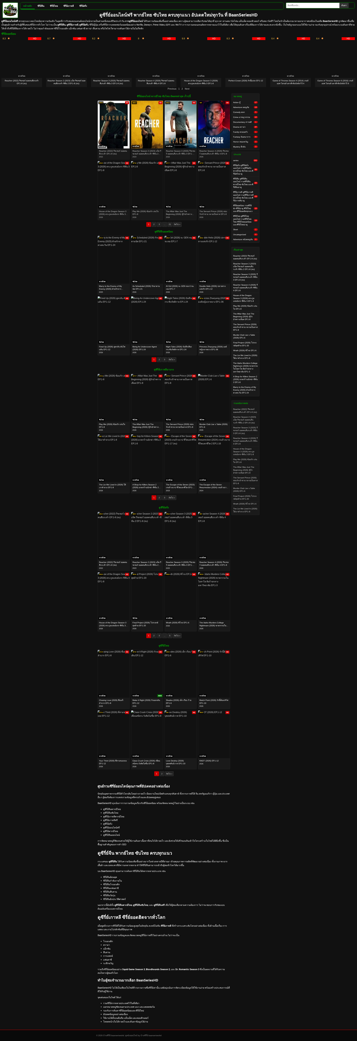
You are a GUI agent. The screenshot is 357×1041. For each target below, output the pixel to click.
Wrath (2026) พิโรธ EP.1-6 (244, 350)
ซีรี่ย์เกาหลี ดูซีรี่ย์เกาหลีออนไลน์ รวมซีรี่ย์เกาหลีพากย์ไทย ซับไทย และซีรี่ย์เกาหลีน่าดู (245, 196)
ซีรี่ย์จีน (41, 6)
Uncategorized (244, 234)
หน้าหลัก (27, 6)
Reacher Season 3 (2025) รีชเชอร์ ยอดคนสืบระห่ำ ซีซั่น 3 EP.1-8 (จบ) (245, 277)
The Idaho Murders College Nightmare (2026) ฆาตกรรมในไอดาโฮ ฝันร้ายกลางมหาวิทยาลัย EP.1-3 (245, 367)
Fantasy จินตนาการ (244, 137)
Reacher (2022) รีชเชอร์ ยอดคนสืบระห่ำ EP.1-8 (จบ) (245, 257)
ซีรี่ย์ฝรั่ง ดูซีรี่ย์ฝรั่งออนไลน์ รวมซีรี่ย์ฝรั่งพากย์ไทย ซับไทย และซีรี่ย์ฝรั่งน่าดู (245, 169)
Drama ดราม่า (245, 127)
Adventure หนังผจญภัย (244, 239)
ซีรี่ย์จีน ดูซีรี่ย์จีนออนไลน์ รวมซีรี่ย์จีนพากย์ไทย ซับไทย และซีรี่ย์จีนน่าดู (245, 183)
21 (170, 224)
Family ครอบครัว (244, 132)
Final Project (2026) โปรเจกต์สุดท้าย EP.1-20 (244, 344)
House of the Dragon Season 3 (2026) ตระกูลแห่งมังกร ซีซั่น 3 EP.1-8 (243, 298)
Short (244, 229)
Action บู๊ (245, 102)
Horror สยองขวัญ (244, 142)
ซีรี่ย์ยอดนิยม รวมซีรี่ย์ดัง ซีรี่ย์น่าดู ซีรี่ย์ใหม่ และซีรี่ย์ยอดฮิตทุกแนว (245, 208)
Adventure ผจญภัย (245, 107)
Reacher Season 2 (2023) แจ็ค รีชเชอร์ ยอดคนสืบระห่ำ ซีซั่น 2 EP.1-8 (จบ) (244, 267)
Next (187, 89)
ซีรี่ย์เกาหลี (68, 6)
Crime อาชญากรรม (245, 117)
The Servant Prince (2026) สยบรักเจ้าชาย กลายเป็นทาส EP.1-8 (245, 327)
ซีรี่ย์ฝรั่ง (83, 6)
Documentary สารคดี (244, 122)
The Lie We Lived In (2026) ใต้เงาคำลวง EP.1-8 (245, 356)
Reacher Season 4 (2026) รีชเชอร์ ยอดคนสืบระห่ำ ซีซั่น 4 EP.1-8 (245, 288)
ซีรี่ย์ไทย (54, 6)
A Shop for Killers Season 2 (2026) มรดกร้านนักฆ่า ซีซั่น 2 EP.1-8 (245, 379)
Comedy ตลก (244, 112)
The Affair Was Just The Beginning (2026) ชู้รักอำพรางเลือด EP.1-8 (243, 317)
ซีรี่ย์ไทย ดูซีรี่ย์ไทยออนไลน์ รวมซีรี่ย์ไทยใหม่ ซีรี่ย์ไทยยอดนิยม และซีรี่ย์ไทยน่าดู (245, 220)
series (245, 160)
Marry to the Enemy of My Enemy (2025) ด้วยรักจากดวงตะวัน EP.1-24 (244, 390)
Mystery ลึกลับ (244, 147)
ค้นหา (344, 5)
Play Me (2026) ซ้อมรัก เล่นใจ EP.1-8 (245, 307)
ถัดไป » (177, 224)
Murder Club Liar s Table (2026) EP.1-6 (244, 336)
